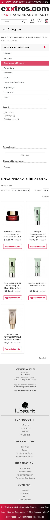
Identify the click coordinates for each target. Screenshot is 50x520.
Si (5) (8, 167)
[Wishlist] (39, 21)
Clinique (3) (10, 116)
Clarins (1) (10, 112)
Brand (25, 431)
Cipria (6, 97)
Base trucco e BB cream (14, 63)
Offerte (25, 425)
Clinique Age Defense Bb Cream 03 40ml (37, 284)
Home (3, 37)
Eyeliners (7, 53)
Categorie (14, 29)
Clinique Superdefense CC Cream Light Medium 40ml (37, 235)
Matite (7, 78)
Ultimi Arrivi (25, 428)
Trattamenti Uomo (25, 456)
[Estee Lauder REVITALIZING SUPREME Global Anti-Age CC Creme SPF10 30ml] (12, 319)
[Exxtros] (25, 11)
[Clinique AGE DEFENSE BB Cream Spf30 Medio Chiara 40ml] (12, 267)
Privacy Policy (25, 471)
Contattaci (25, 499)
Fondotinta (9, 68)
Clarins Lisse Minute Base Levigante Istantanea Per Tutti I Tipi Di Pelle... (12, 235)
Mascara (8, 58)
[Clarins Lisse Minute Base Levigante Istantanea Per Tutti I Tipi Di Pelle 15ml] (12, 216)
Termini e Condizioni (25, 478)
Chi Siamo (25, 468)
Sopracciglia (9, 87)
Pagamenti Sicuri (25, 475)
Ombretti (8, 73)
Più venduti (25, 435)
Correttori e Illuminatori (14, 82)
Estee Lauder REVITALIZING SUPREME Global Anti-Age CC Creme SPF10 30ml (12, 338)
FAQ (25, 496)
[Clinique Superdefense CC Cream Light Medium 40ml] (37, 216)
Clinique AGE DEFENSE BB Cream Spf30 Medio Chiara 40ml (12, 285)
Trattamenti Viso (25, 453)
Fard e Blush (9, 92)
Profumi (25, 447)
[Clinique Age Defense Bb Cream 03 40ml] (37, 267)
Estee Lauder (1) (12, 119)
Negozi (25, 490)
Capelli (25, 450)
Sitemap (25, 493)
